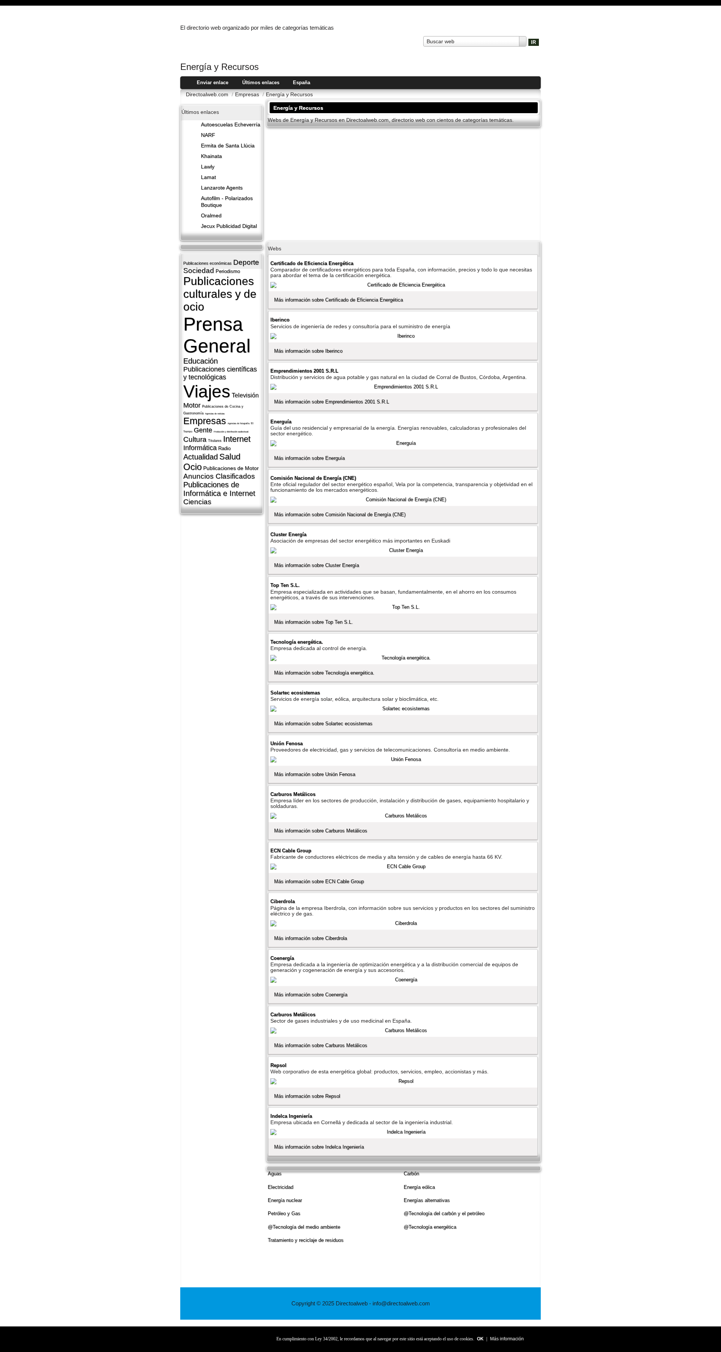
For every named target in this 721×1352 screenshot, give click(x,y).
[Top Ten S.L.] (402, 607)
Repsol (278, 1065)
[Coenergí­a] (402, 980)
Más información (507, 1338)
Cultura (195, 439)
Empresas (204, 420)
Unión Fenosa (286, 743)
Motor (192, 405)
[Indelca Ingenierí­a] (402, 1132)
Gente (203, 430)
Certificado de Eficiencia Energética (311, 263)
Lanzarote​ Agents (222, 188)
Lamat (208, 177)
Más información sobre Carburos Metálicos (320, 831)
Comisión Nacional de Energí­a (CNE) (313, 478)
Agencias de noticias (215, 413)
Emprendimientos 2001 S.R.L (304, 371)
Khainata (211, 156)
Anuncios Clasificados (219, 476)
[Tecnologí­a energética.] (402, 658)
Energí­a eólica (419, 1187)
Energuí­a (280, 421)
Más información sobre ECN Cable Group (319, 881)
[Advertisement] (404, 183)
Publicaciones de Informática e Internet (219, 488)
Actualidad (200, 457)
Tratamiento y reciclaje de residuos (306, 1240)
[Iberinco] (402, 336)
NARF (208, 135)
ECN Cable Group (290, 850)
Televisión (245, 395)
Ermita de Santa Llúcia (228, 146)
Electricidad (280, 1187)
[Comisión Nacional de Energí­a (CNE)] (402, 500)
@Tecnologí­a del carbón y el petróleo (444, 1213)
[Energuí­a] (402, 443)
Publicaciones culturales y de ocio (219, 294)
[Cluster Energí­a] (402, 550)
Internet (236, 439)
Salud (229, 456)
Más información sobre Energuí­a (309, 458)
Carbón (411, 1173)
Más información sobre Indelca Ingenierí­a (319, 1147)
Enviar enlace (212, 82)
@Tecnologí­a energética (430, 1227)
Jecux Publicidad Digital (229, 226)
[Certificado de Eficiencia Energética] (402, 285)
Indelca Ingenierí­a (291, 1116)
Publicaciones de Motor (231, 468)
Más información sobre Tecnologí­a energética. (324, 673)
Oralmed (211, 215)
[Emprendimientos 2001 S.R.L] (402, 387)
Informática (200, 448)
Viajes (206, 391)
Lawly (207, 167)
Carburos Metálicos (292, 794)
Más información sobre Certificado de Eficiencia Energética (338, 300)
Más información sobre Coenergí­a (310, 994)
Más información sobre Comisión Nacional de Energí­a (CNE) (340, 514)
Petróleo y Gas (284, 1213)
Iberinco (280, 320)
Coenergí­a (282, 958)
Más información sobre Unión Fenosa (314, 774)
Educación (200, 361)
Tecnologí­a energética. (296, 642)
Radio (224, 448)
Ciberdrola (282, 901)
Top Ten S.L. (285, 585)
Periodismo (228, 271)
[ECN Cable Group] (402, 867)
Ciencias (197, 502)
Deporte (246, 262)
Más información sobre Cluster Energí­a (316, 565)
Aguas (275, 1173)
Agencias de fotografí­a (238, 423)
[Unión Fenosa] (402, 759)
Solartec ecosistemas (295, 693)
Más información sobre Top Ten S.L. (313, 622)
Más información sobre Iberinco (308, 351)
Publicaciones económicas (207, 263)
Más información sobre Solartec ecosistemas (323, 723)
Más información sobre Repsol (307, 1096)
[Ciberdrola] (402, 923)
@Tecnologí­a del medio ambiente (304, 1227)
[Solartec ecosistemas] (402, 709)
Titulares (215, 441)
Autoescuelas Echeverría (230, 124)
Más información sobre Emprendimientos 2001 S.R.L (331, 402)
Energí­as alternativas (427, 1200)
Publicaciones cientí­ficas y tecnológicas (220, 373)
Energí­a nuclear (285, 1200)
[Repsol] (402, 1081)
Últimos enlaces (260, 82)
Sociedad (198, 270)
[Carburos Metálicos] (402, 816)
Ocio (192, 467)
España (301, 82)
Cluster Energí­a (288, 534)
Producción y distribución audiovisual (231, 431)
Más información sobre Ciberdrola (310, 938)
